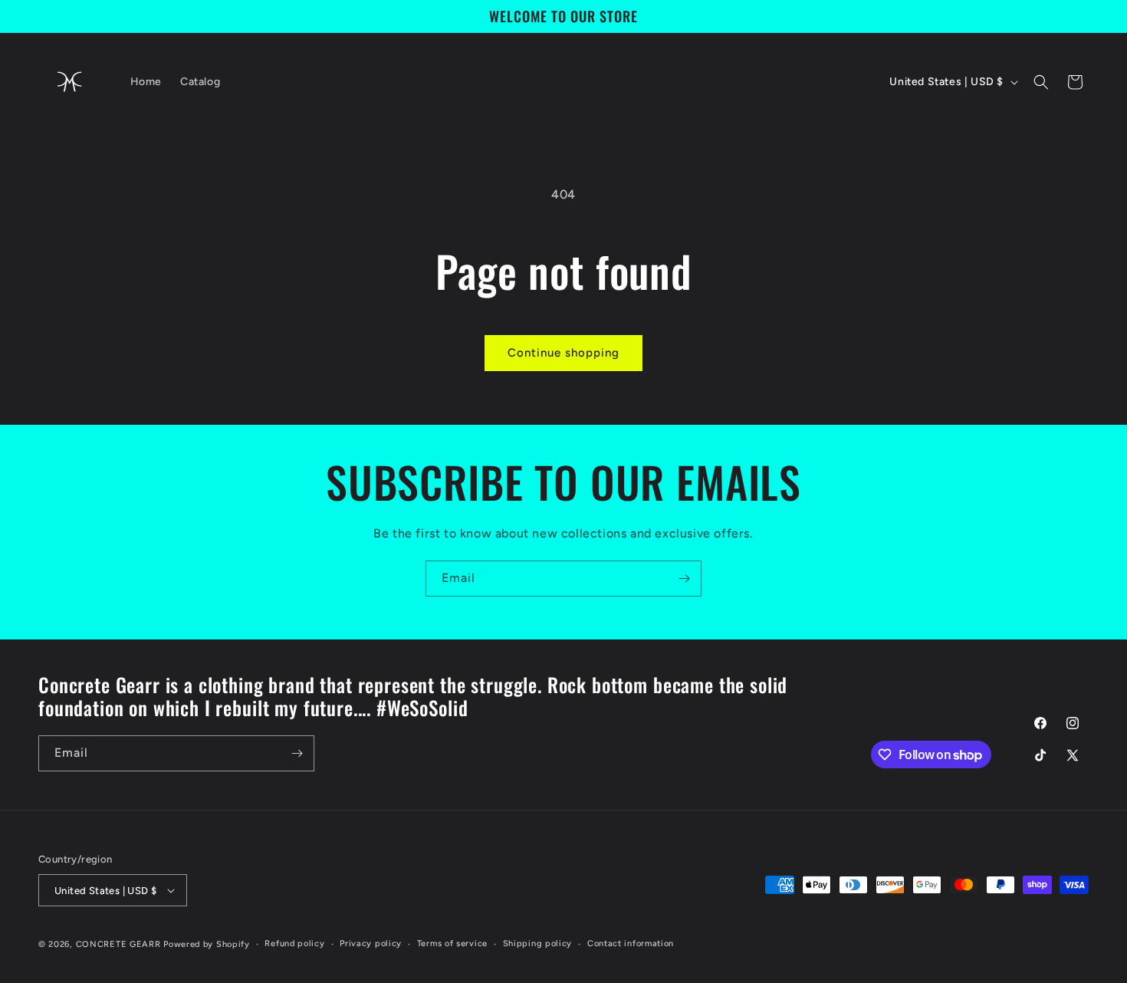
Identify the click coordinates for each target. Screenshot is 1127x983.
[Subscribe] (684, 579)
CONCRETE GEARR (118, 944)
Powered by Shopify (206, 944)
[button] (1041, 82)
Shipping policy (538, 943)
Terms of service (452, 943)
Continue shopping (563, 353)
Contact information (630, 943)
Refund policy (294, 943)
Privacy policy (371, 943)
